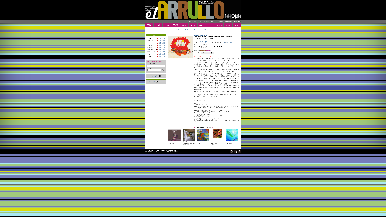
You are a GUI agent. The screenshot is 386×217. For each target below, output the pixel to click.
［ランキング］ (206, 29)
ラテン (209, 42)
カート (235, 21)
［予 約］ (199, 29)
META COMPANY (204, 41)
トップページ (189, 21)
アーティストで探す (152, 76)
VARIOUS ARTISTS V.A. (201, 35)
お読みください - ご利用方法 (201, 21)
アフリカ (201, 42)
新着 (160, 38)
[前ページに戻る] (235, 152)
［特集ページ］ (179, 29)
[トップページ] (239, 152)
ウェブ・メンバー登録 (217, 21)
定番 (163, 38)
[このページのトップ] (231, 152)
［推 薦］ (193, 29)
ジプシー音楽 (229, 42)
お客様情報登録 (228, 21)
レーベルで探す (151, 81)
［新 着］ (187, 29)
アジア (205, 42)
